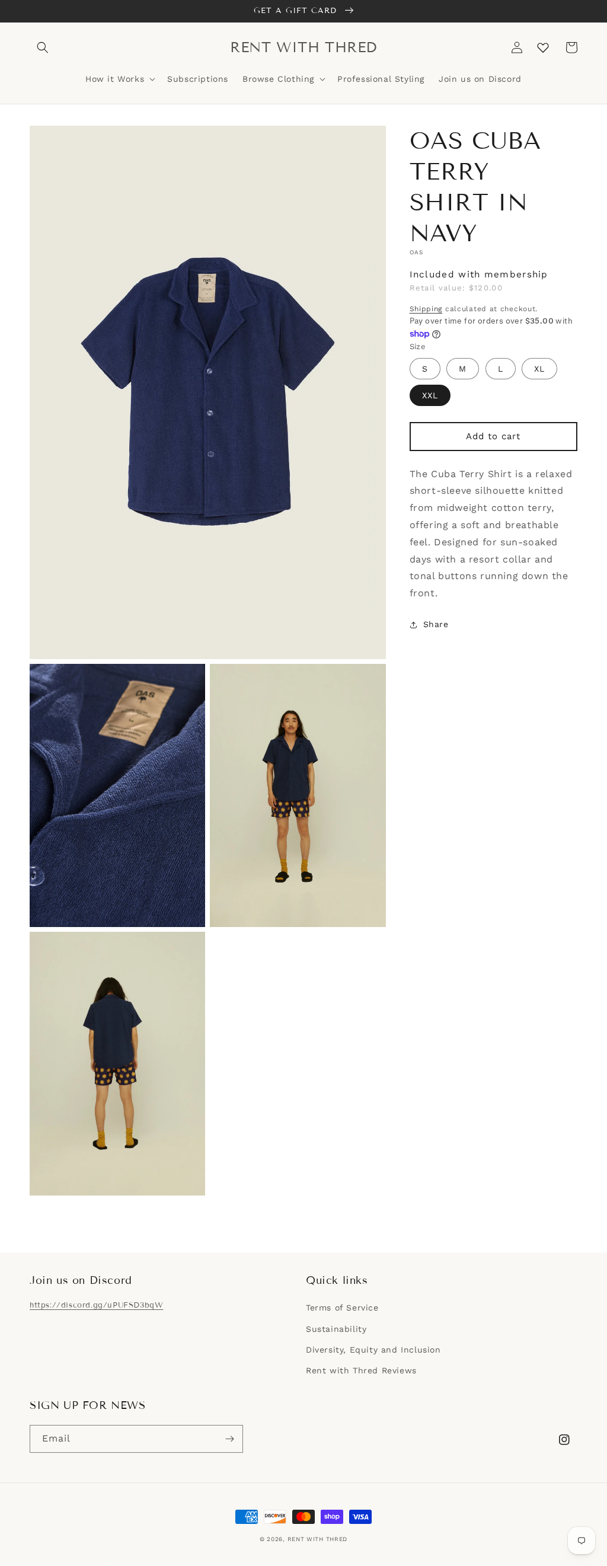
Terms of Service (342, 1307)
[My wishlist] (543, 47)
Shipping (426, 309)
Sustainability (336, 1329)
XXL (430, 395)
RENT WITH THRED (317, 1539)
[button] (43, 47)
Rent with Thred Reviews (361, 1370)
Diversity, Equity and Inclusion (373, 1349)
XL (539, 368)
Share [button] (436, 624)
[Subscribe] (229, 1439)
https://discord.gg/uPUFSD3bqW (96, 1305)
